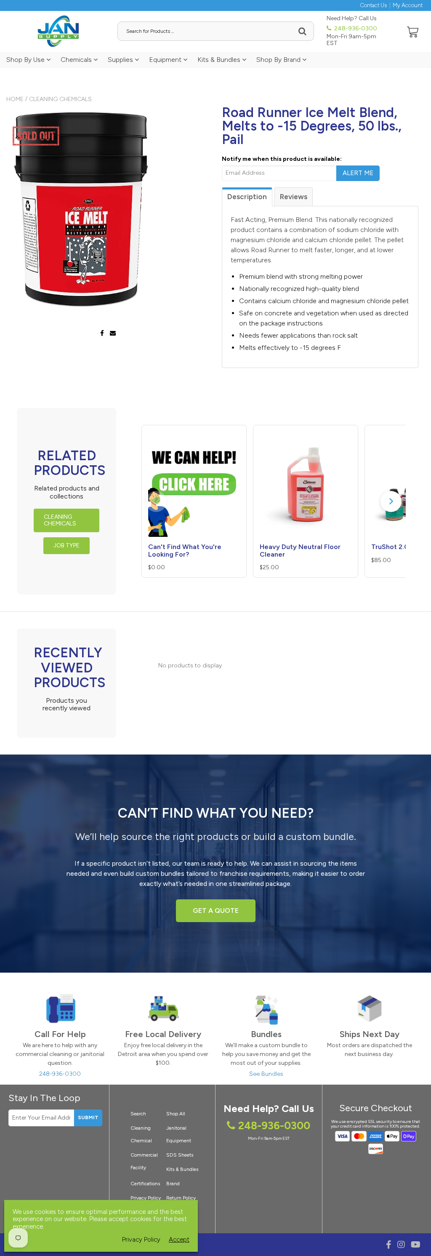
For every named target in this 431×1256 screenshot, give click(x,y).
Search (138, 1114)
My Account (408, 5)
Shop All (175, 1114)
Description (247, 196)
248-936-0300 (355, 28)
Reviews (293, 196)
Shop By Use (26, 60)
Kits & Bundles (219, 60)
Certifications (145, 1184)
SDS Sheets (179, 1155)
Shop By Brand (279, 60)
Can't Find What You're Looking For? (184, 550)
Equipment (166, 60)
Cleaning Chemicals (60, 99)
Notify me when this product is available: (282, 159)
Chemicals (77, 60)
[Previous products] (156, 501)
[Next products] (391, 501)
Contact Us (373, 5)
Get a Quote (216, 911)
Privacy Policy (141, 1239)
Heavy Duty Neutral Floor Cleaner (300, 550)
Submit (88, 1117)
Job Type (66, 545)
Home (15, 99)
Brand (173, 1184)
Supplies (121, 60)
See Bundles (266, 1073)
